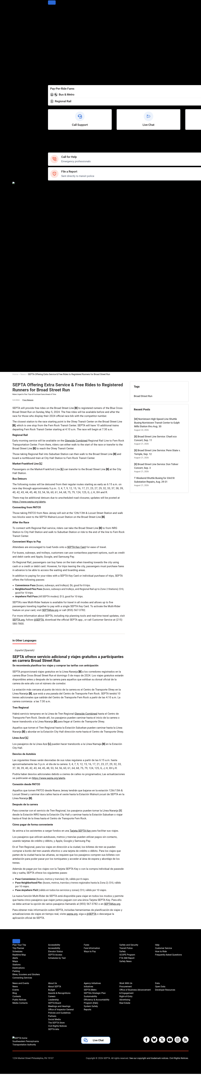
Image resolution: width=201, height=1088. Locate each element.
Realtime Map (55, 21)
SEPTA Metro (55, 310)
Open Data (53, 366)
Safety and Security (58, 185)
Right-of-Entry (55, 351)
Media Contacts (56, 225)
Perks (51, 80)
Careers (52, 262)
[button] (95, 1040)
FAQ (50, 147)
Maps (51, 28)
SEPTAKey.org (50, 610)
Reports (52, 333)
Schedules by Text (58, 65)
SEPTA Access (56, 62)
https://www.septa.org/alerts (29, 501)
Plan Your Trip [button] (19, 945)
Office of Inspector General (62, 277)
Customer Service (57, 139)
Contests (53, 240)
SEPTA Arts (54, 299)
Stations (52, 32)
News (51, 211)
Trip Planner (54, 13)
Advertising (54, 355)
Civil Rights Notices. (179, 1058)
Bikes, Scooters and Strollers (63, 43)
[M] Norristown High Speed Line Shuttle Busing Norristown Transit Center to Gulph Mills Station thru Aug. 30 (157, 423)
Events (15, 990)
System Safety (56, 329)
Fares (51, 69)
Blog (50, 218)
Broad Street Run (143, 396)
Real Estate (54, 359)
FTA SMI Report (56, 199)
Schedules (53, 17)
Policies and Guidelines (60, 281)
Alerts (51, 25)
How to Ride (54, 143)
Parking (52, 39)
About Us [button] (52, 983)
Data (50, 362)
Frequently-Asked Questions (168, 954)
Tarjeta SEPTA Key (80, 830)
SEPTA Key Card (76, 547)
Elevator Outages (57, 58)
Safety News (55, 203)
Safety (51, 150)
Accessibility (55, 54)
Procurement (55, 340)
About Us (53, 248)
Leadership (54, 266)
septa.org (72, 913)
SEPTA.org (18, 619)
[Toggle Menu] (52, 2)
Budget (52, 255)
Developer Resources (59, 370)
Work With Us (55, 336)
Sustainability (55, 318)
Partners (52, 285)
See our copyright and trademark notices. (149, 1058)
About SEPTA (55, 251)
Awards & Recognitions (60, 259)
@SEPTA (39, 619)
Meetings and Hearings (60, 273)
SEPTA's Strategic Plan (60, 314)
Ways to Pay (54, 76)
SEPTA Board (55, 270)
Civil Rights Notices (58, 296)
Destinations (55, 36)
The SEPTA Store (57, 292)
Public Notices (55, 222)
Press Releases (27, 400)
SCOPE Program (57, 196)
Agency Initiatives (57, 303)
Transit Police (55, 188)
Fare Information (57, 73)
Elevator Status (55, 951)
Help (50, 135)
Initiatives (53, 307)
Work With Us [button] (125, 983)
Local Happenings (58, 236)
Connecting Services (59, 47)
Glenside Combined (76, 440)
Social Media (55, 288)
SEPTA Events (55, 233)
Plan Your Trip (55, 10)
